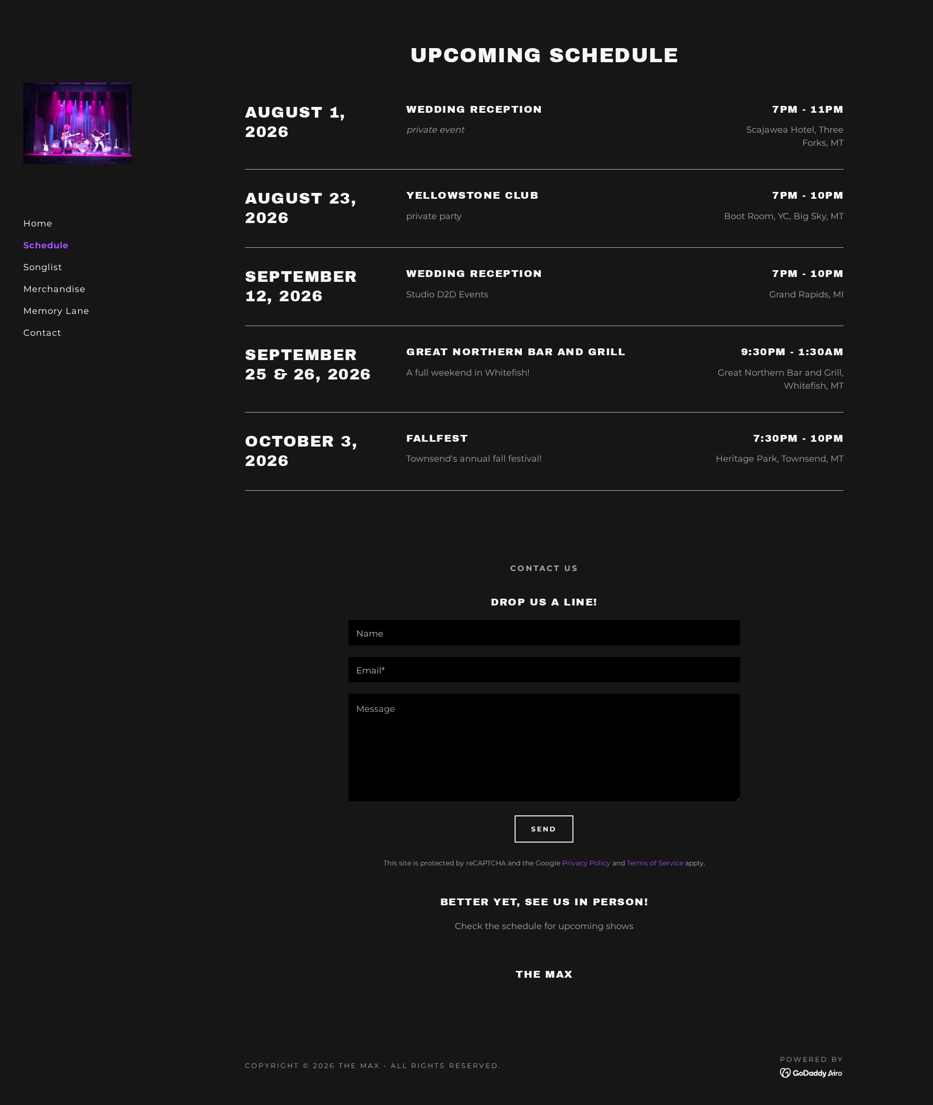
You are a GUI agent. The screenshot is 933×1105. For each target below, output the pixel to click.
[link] (77, 123)
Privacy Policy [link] (586, 863)
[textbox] (544, 632)
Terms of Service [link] (655, 863)
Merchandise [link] (54, 289)
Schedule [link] (46, 245)
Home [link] (37, 223)
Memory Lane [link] (56, 311)
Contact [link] (42, 333)
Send (544, 829)
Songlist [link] (42, 267)
